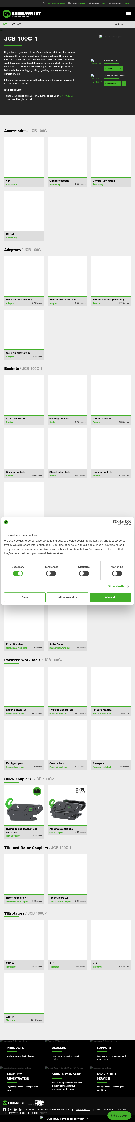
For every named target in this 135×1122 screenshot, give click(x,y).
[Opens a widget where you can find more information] (119, 1115)
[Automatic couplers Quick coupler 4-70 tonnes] (68, 805)
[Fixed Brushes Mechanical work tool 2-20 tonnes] (24, 621)
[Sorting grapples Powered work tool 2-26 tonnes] (24, 687)
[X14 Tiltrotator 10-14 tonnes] (111, 940)
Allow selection (67, 597)
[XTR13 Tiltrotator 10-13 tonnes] (24, 993)
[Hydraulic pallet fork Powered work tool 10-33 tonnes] (68, 687)
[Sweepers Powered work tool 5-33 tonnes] (111, 740)
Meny (129, 13)
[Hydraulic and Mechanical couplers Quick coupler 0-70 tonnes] (24, 805)
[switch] (51, 573)
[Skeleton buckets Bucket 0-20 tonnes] (68, 448)
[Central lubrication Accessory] (111, 157)
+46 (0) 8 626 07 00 (56, 3)
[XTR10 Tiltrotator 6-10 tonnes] (24, 940)
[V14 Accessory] (24, 157)
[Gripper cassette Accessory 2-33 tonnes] (68, 157)
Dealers (108, 68)
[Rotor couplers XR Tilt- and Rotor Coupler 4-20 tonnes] (24, 874)
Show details (116, 586)
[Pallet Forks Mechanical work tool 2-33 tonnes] (68, 621)
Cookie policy (39, 1113)
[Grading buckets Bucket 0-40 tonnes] (68, 395)
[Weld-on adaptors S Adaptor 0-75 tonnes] (24, 330)
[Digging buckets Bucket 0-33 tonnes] (111, 448)
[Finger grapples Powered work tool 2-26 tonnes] (111, 687)
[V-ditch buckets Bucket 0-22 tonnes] (111, 395)
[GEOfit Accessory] (24, 211)
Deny (25, 597)
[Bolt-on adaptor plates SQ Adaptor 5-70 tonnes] (111, 276)
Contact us (110, 83)
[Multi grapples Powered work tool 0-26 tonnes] (24, 740)
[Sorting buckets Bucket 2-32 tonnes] (24, 448)
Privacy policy (17, 1113)
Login (126, 3)
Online (81, 3)
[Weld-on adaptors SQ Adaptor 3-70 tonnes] (24, 276)
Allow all (110, 597)
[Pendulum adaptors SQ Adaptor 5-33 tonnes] (68, 276)
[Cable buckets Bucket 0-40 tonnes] (24, 502)
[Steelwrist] (23, 14)
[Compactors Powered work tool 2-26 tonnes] (68, 740)
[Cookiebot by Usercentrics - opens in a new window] (115, 522)
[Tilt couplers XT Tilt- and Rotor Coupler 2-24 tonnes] (68, 874)
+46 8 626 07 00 (83, 1109)
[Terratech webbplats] (36, 1103)
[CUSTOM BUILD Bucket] (24, 395)
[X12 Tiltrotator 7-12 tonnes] (68, 940)
